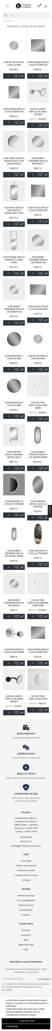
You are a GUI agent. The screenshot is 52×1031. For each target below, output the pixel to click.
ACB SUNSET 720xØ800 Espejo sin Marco (38, 161)
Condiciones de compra (26, 875)
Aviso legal (26, 860)
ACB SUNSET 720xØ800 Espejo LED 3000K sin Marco (38, 260)
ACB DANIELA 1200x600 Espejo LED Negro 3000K (14, 553)
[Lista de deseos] (16, 76)
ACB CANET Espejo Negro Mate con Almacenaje (14, 161)
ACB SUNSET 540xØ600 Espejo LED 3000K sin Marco (14, 309)
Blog (26, 940)
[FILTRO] (50, 515)
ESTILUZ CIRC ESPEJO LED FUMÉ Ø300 (38, 405)
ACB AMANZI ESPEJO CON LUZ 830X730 (38, 650)
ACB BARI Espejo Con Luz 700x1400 (14, 502)
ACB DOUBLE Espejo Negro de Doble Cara (14, 260)
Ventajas (26, 880)
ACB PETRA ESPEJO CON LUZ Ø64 (38, 357)
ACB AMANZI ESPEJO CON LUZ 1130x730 (38, 63)
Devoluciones (26, 910)
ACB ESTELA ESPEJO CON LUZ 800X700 (38, 209)
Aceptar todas (27, 1021)
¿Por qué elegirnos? (26, 900)
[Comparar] (22, 76)
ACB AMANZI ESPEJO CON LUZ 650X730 (14, 110)
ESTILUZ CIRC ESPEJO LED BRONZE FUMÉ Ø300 (38, 603)
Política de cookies (26, 870)
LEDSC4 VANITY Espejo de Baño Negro (14, 699)
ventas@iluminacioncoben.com (26, 846)
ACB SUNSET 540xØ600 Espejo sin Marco (14, 603)
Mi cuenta (26, 935)
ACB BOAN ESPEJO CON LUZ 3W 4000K (14, 650)
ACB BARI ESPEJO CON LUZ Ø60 (14, 404)
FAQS (26, 949)
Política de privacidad (26, 865)
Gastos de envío (26, 905)
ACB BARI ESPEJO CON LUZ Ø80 (14, 357)
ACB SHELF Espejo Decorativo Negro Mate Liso (14, 210)
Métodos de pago (26, 895)
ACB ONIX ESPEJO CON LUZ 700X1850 (38, 552)
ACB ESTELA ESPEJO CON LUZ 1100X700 (38, 307)
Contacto (26, 930)
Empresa (26, 914)
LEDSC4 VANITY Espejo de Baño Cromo (38, 112)
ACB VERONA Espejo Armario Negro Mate (14, 455)
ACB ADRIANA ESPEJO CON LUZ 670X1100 (38, 504)
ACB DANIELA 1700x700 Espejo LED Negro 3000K (38, 455)
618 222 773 (26, 841)
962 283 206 (26, 837)
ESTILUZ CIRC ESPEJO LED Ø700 (38, 697)
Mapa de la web (26, 944)
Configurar (11, 1026)
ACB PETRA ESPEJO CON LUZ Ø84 (14, 63)
